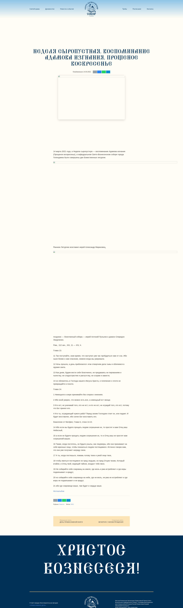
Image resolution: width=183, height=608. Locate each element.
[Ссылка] (91, 9)
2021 (72, 504)
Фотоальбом (58, 491)
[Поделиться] (99, 72)
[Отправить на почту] (95, 72)
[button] (75, 9)
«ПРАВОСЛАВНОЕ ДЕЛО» (38, 605)
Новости (61, 504)
